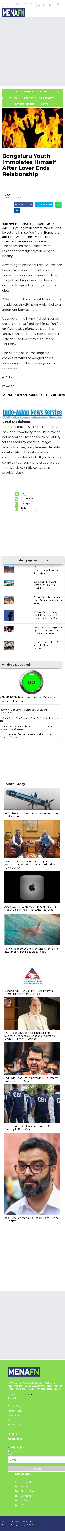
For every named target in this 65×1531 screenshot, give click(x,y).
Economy (29, 97)
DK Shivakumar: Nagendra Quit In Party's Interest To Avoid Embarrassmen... (48, 630)
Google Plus (27, 1491)
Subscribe (36, 1469)
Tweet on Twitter (44, 204)
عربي (41, 5)
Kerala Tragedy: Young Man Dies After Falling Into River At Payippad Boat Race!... (31, 950)
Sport (42, 103)
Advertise (13, 1420)
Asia (55, 91)
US (11, 91)
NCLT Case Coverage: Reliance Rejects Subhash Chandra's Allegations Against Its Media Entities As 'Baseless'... (29, 1035)
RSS (22, 1505)
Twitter (24, 1486)
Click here (29, 1394)
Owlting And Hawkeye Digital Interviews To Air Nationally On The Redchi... (48, 615)
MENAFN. (24, 1522)
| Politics (11, 97)
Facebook (25, 1482)
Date (7, 194)
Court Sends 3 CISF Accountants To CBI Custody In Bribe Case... (28, 1128)
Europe (28, 91)
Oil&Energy (49, 97)
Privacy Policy (15, 1411)
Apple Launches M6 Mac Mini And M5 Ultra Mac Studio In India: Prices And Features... (30, 908)
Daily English (17, 1447)
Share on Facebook (23, 204)
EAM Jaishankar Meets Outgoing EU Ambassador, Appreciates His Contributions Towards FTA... (30, 864)
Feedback (13, 1433)
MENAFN (10, 224)
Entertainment (19, 103)
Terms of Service (16, 1406)
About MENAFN (16, 1424)
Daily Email (26, 1495)
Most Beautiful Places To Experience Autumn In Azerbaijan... (47, 570)
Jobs (10, 1429)
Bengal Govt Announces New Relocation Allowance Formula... (48, 600)
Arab (42, 91)
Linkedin (25, 1500)
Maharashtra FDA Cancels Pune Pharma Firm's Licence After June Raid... (28, 992)
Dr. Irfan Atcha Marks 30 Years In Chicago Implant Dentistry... (47, 645)
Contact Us (13, 1415)
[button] (50, 5)
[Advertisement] (32, 51)
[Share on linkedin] (17, 210)
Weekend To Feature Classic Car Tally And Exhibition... (45, 584)
